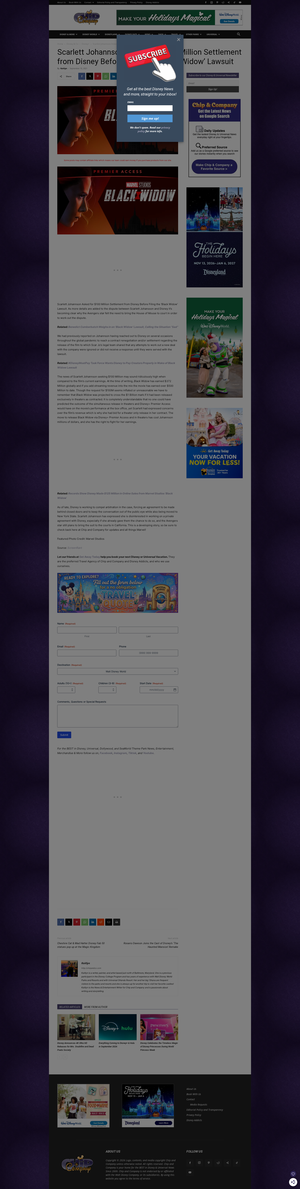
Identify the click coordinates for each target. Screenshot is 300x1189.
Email (130, 102)
